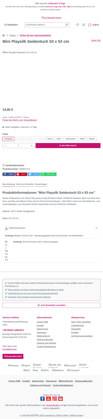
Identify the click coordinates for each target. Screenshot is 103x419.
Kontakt (40, 325)
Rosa (49, 139)
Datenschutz (42, 329)
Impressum (42, 332)
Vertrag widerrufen (13, 356)
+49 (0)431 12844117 (13, 330)
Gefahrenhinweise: (17, 228)
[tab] (9, 184)
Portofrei (75, 332)
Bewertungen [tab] (41, 184)
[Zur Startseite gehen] (51, 17)
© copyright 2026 (28, 415)
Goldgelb (8, 139)
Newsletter (76, 329)
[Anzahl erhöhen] (32, 145)
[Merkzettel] (78, 24)
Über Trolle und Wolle (81, 322)
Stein (59, 139)
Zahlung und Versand (46, 343)
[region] (51, 6)
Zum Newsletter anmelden (53, 305)
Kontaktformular (9, 349)
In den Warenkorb (68, 145)
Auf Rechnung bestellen (82, 336)
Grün (20, 139)
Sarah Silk (95, 40)
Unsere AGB (42, 322)
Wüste (92, 139)
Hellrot (41, 139)
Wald (82, 139)
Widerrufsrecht (43, 336)
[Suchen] (67, 24)
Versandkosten (52, 405)
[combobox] (44, 24)
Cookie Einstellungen (46, 347)
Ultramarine (70, 139)
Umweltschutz (77, 325)
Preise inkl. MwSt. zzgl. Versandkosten (20, 120)
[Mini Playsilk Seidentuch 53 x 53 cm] (51, 78)
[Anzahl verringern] (5, 145)
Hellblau (30, 139)
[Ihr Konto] (84, 24)
